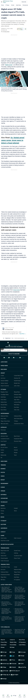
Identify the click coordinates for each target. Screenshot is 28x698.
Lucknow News (17, 409)
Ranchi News (4, 416)
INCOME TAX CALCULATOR (7, 551)
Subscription (3, 651)
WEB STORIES (4, 468)
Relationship (3, 462)
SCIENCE (3, 494)
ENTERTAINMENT (5, 420)
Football (16, 515)
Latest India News (6, 591)
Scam (13, 338)
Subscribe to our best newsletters (14, 352)
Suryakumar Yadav (18, 562)
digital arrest (8, 65)
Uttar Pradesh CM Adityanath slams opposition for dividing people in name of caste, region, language (6, 596)
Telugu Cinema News (5, 428)
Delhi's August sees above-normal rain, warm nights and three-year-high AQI (20, 610)
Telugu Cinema (17, 579)
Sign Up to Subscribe (14, 359)
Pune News (16, 414)
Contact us (12, 646)
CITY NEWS (3, 396)
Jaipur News (16, 406)
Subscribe (24, 1)
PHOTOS (3, 479)
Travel (15, 462)
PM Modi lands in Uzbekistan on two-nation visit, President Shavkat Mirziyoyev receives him (19, 618)
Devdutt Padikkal (4, 387)
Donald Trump (17, 557)
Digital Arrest (7, 338)
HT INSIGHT (3, 527)
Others (2, 520)
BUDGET (3, 487)
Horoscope (3, 437)
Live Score (3, 385)
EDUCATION (4, 440)
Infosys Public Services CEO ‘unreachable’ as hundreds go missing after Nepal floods (6, 604)
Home (2, 5)
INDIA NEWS (4, 376)
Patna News (3, 414)
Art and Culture (4, 454)
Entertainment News (5, 581)
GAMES (2, 542)
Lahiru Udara (17, 392)
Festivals (16, 457)
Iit (3, 338)
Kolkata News (4, 409)
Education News (17, 448)
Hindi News (16, 584)
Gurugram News (17, 404)
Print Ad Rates (13, 651)
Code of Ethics (22, 651)
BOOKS (2, 524)
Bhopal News (17, 399)
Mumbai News (4, 411)
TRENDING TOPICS (5, 571)
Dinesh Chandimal (5, 392)
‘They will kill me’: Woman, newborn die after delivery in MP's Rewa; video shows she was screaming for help (20, 596)
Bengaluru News (4, 399)
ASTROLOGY (4, 434)
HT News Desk (6, 31)
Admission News (4, 443)
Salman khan (3, 562)
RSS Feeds (12, 654)
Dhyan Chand (17, 565)
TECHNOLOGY (4, 509)
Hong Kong (16, 290)
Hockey (2, 518)
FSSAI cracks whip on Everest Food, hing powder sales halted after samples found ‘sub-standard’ (20, 626)
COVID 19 (3, 539)
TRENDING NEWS (5, 555)
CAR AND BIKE (4, 505)
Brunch (15, 454)
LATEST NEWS (4, 369)
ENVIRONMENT (4, 490)
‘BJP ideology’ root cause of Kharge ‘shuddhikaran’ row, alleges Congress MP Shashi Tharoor (6, 618)
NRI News (3, 586)
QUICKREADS (4, 535)
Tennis (15, 518)
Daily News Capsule (5, 355)
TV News (16, 428)
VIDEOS (2, 483)
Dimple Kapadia (4, 565)
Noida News (16, 411)
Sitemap (2, 654)
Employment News (18, 445)
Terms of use (22, 646)
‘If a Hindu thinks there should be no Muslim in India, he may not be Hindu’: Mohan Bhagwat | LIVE (6, 639)
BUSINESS (3, 475)
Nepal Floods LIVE (5, 557)
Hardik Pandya (17, 387)
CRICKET (3, 380)
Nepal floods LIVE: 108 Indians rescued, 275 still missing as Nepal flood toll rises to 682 (20, 638)
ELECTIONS (3, 531)
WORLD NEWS (4, 372)
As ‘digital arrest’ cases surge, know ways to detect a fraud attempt (13, 140)
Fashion (2, 457)
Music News (3, 425)
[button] (2, 2)
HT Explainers (17, 586)
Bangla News (17, 581)
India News (18, 5)
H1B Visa (16, 560)
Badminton (3, 515)
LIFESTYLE (3, 452)
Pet (1, 464)
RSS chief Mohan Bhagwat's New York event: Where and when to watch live (6, 610)
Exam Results (4, 448)
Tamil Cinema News (18, 425)
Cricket (12, 5)
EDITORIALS (3, 501)
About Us (3, 646)
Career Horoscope (5, 567)
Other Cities (16, 416)
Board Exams (17, 443)
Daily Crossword (17, 545)
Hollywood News (18, 423)
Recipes (15, 459)
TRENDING (3, 472)
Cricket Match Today (18, 382)
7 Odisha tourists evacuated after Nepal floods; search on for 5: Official (6, 625)
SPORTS (3, 512)
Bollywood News (4, 423)
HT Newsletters (22, 649)
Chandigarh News (5, 401)
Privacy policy (4, 649)
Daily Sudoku (4, 545)
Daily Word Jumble (5, 547)
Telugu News (3, 584)
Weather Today (13, 649)
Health (2, 459)
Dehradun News (17, 401)
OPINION (3, 498)
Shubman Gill (17, 385)
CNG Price (3, 560)
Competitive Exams (5, 445)
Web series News (4, 430)
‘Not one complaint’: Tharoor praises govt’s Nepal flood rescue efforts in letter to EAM (20, 604)
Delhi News (3, 404)
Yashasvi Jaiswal (4, 390)
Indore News (3, 406)
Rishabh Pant (17, 390)
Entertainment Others (19, 430)
